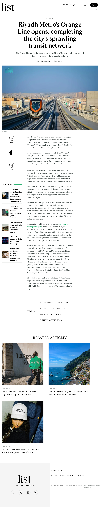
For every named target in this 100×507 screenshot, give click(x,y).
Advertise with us (67, 475)
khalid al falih (58, 308)
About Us (54, 475)
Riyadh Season (56, 470)
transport (63, 303)
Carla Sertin (45, 61)
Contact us (80, 475)
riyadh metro (46, 303)
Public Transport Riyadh (51, 320)
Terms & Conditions (74, 485)
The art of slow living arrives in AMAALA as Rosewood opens (16, 227)
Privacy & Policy (57, 485)
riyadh (43, 308)
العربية (85, 5)
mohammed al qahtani (50, 314)
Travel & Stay (50, 19)
